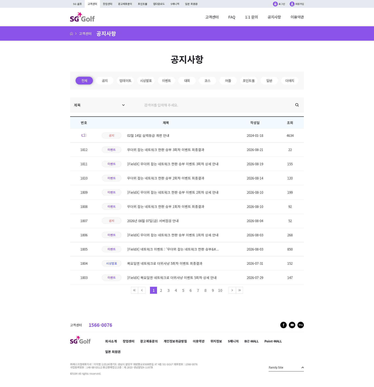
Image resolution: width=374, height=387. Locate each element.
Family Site (276, 367)
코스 (207, 80)
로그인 (282, 3)
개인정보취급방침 (175, 341)
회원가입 (299, 3)
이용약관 (297, 16)
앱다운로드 (159, 4)
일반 (269, 80)
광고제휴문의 (125, 4)
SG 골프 (77, 4)
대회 (187, 80)
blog (300, 325)
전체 (84, 80)
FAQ (231, 16)
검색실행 (297, 105)
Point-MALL (273, 341)
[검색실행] (216, 105)
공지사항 (274, 16)
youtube (292, 325)
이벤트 (166, 80)
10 (220, 290)
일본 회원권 (191, 4)
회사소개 (111, 341)
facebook (283, 325)
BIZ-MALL (251, 341)
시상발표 (146, 80)
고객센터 (212, 16)
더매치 (289, 80)
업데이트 (125, 80)
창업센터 (107, 4)
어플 (228, 80)
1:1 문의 (251, 16)
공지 (105, 80)
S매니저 (175, 4)
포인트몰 (142, 4)
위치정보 (216, 341)
